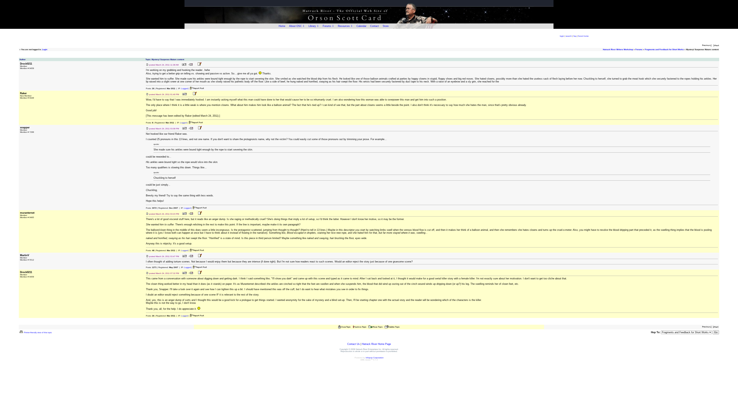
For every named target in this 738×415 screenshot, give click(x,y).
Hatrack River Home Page (376, 344)
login (562, 36)
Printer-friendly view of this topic (37, 332)
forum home (583, 36)
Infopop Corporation (375, 358)
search (569, 36)
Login (44, 49)
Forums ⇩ (328, 26)
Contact (374, 26)
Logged (184, 88)
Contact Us (353, 344)
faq (574, 36)
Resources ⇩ (345, 26)
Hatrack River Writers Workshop (618, 49)
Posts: (150, 88)
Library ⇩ (313, 26)
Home (282, 26)
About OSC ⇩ (297, 26)
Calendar (361, 26)
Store (386, 26)
